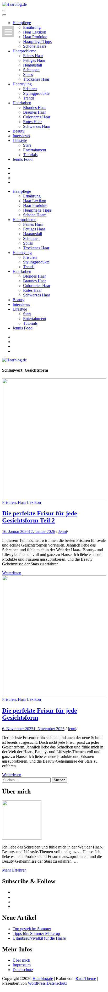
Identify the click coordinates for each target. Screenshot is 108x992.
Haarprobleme (24, 51)
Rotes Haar (32, 121)
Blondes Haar (34, 107)
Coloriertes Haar (36, 117)
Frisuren (30, 88)
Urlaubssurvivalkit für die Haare (39, 938)
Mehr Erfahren (14, 870)
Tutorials (30, 154)
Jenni (62, 531)
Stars (27, 145)
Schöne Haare (34, 46)
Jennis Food (23, 159)
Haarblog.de (43, 978)
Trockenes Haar (36, 79)
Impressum (22, 965)
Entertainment (34, 150)
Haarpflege (22, 22)
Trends (28, 98)
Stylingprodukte (36, 93)
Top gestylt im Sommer (32, 929)
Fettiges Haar (34, 60)
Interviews (21, 136)
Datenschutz (23, 969)
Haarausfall (32, 65)
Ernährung (32, 27)
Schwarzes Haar (36, 126)
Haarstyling (22, 84)
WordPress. (37, 983)
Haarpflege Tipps (37, 41)
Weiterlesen (11, 573)
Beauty (18, 131)
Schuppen (31, 70)
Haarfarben (22, 103)
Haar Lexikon (34, 32)
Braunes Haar (34, 112)
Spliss (28, 74)
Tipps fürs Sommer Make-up (36, 933)
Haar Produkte (35, 37)
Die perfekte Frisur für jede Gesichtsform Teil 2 (39, 517)
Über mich (21, 960)
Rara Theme (85, 978)
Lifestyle (20, 140)
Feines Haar (33, 55)
